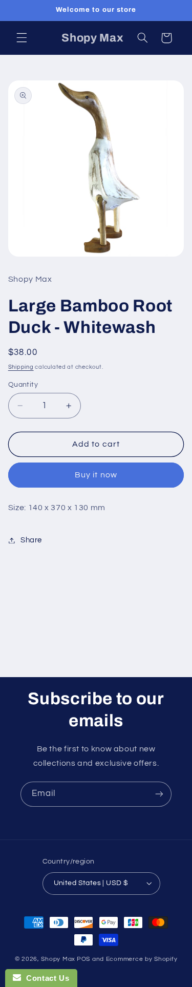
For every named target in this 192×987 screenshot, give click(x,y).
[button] (21, 38)
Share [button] (31, 540)
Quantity (23, 384)
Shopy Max (58, 959)
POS (83, 959)
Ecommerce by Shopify (142, 959)
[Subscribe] (159, 794)
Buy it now (96, 475)
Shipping (21, 367)
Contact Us (45, 978)
